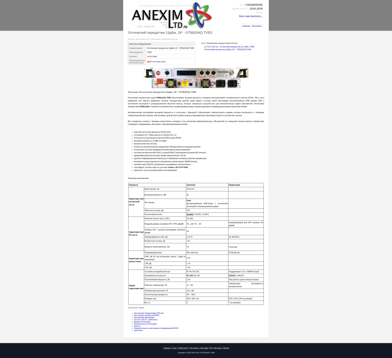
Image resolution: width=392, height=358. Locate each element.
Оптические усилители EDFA (146, 315)
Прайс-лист (183, 348)
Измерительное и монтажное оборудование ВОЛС (156, 328)
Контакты (256, 26)
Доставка (204, 348)
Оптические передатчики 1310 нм (164, 39)
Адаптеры (138, 330)
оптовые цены (159, 62)
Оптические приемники (144, 317)
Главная (246, 26)
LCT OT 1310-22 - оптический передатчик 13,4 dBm (226, 47)
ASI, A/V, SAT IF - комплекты (146, 320)
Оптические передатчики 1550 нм (148, 313)
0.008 (212, 353)
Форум (226, 348)
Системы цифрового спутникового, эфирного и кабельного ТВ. (166, 6)
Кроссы (137, 326)
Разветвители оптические (145, 324)
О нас (174, 348)
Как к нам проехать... (251, 16)
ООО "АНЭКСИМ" (202, 353)
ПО (210, 348)
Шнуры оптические (142, 322)
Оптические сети (142, 39)
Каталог (131, 39)
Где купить (194, 348)
